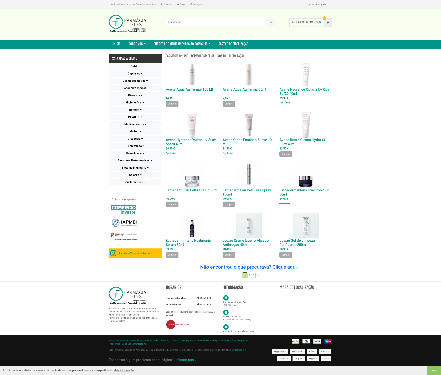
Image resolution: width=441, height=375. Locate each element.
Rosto (312, 351)
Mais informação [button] (124, 370)
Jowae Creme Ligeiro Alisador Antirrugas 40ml (246, 242)
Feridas (325, 351)
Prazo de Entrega (162, 340)
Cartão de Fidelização (233, 44)
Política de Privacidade (204, 340)
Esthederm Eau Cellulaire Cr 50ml (191, 190)
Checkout (168, 4)
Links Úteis (127, 344)
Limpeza (299, 358)
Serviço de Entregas (182, 340)
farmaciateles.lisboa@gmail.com (238, 331)
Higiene (313, 358)
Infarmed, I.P (239, 350)
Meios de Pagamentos (141, 340)
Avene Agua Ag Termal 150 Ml (189, 89)
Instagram (198, 4)
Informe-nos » (186, 360)
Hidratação (297, 351)
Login (183, 4)
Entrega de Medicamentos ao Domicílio (181, 44)
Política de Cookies (227, 340)
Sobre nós (136, 44)
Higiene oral (280, 351)
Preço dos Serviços (118, 340)
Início (117, 44)
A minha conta (121, 4)
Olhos (326, 358)
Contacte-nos (141, 344)
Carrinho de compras (146, 4)
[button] (135, 66)
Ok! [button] (434, 370)
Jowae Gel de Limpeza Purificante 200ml (297, 242)
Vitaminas (284, 358)
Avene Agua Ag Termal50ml (244, 89)
